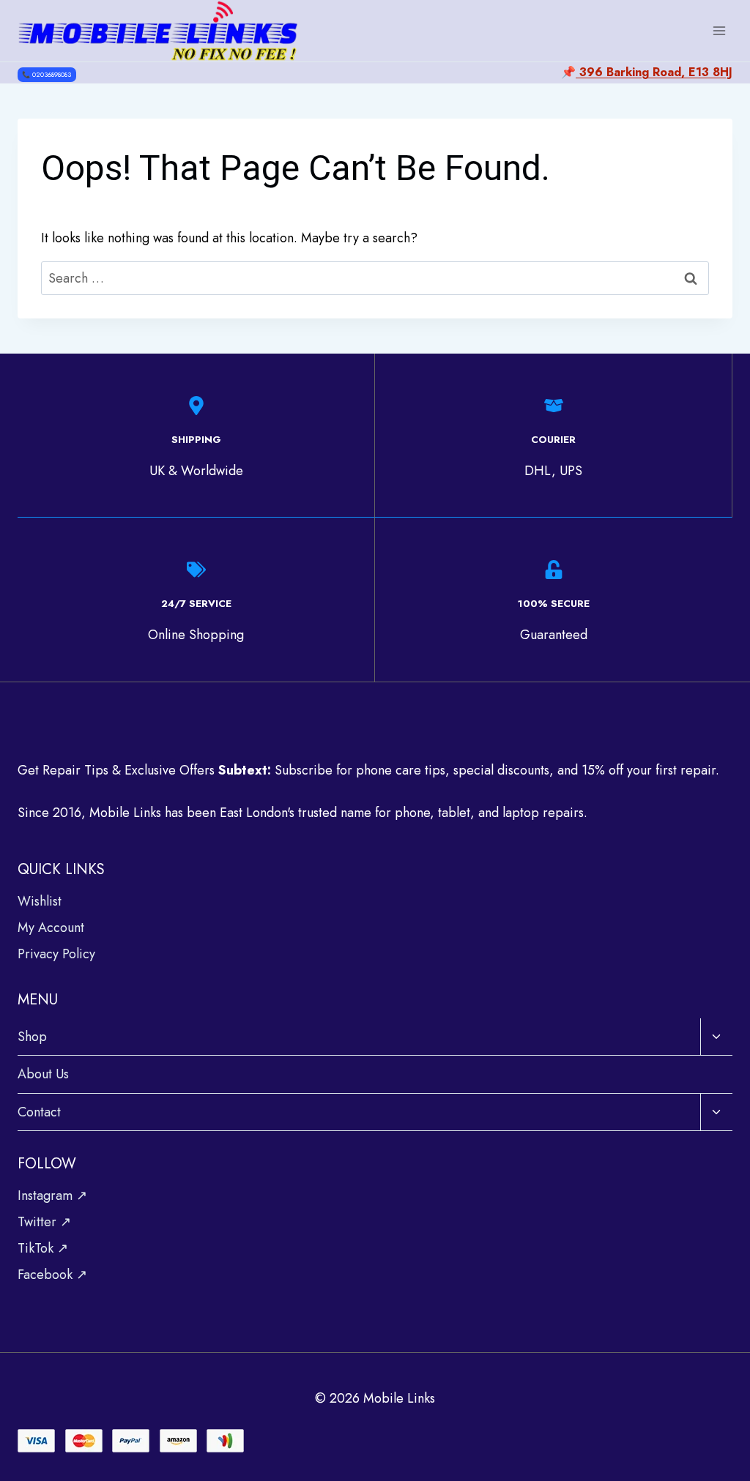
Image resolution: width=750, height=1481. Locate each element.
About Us (43, 1073)
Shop (32, 1036)
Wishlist (40, 901)
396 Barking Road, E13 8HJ (654, 72)
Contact (39, 1112)
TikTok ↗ (43, 1248)
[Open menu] (718, 30)
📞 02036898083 (46, 74)
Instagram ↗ (52, 1195)
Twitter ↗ (44, 1221)
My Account (51, 927)
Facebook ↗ (52, 1274)
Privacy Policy (56, 953)
